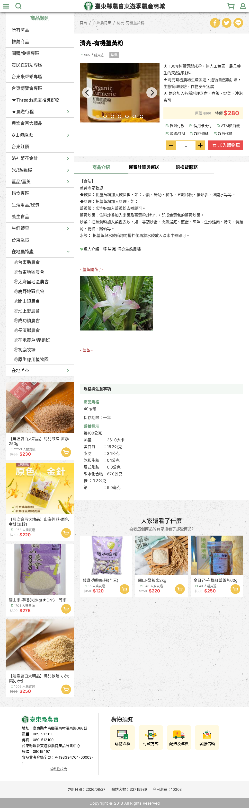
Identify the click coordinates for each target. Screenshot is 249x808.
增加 (200, 145)
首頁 (83, 22)
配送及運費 (179, 743)
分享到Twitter (226, 23)
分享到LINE (238, 23)
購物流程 (122, 743)
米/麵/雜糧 (22, 170)
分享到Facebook (215, 23)
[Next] (151, 92)
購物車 (231, 6)
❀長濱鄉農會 (27, 330)
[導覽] (6, 6)
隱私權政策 (58, 769)
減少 (171, 145)
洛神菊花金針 (25, 158)
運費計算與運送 (144, 167)
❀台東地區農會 (29, 272)
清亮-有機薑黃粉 (130, 22)
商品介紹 (101, 167)
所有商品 (20, 30)
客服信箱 (207, 743)
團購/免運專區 (25, 53)
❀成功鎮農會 (27, 320)
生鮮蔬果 (20, 228)
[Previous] (87, 92)
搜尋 (18, 6)
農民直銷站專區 (27, 65)
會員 (243, 6)
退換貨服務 (187, 167)
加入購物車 (66, 452)
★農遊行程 (23, 111)
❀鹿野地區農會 (29, 291)
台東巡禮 (20, 240)
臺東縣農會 (130, 6)
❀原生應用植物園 (31, 359)
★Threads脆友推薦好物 (36, 100)
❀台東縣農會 (27, 262)
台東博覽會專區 (27, 88)
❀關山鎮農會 (27, 301)
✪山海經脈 (22, 135)
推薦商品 (20, 41)
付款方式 (151, 743)
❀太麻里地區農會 (31, 281)
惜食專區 (20, 193)
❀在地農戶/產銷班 (32, 340)
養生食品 (20, 216)
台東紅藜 (20, 146)
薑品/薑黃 (21, 181)
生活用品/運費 (25, 205)
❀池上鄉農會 (27, 310)
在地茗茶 (20, 370)
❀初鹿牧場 (25, 349)
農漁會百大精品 (27, 123)
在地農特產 (23, 251)
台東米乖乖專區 (27, 76)
